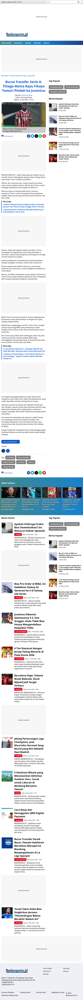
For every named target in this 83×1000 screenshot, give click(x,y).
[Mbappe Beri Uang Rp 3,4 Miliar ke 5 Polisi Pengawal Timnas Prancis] (72, 492)
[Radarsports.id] (17, 35)
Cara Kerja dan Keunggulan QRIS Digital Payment (29, 813)
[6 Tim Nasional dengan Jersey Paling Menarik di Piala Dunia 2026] (53, 146)
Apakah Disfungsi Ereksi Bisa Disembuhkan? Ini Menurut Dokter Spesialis (69, 106)
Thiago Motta (8, 467)
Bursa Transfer (23, 457)
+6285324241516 (7, 984)
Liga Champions (20, 632)
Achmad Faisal (26, 95)
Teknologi (37, 43)
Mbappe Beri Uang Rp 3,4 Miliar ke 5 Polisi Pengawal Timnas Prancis (71, 503)
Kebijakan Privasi (58, 992)
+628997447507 (7, 982)
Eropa (23, 76)
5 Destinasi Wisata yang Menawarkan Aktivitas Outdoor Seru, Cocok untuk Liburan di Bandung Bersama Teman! (28, 781)
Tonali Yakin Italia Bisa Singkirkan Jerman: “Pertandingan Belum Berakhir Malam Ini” (28, 914)
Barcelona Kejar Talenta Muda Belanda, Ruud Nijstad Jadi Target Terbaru (69, 157)
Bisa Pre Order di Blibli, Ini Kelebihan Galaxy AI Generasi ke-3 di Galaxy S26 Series (70, 118)
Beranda (4, 76)
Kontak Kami (41, 992)
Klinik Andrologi (72, 87)
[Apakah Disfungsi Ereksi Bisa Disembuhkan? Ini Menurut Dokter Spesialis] (53, 107)
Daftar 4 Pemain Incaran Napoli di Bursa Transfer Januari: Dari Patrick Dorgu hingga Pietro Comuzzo (23, 205)
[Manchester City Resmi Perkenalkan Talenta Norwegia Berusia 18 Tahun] (31, 492)
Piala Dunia (19, 659)
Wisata (17, 793)
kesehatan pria (56, 87)
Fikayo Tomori (8, 462)
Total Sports (18, 43)
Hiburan (46, 43)
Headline (18, 689)
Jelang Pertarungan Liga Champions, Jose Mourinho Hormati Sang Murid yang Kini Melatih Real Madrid (29, 745)
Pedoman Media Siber (9, 995)
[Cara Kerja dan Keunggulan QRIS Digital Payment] (7, 813)
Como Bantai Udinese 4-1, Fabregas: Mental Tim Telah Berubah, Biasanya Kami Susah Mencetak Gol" (24, 350)
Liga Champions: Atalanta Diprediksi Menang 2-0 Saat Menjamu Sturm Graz (23, 211)
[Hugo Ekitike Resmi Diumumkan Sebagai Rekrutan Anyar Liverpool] (51, 492)
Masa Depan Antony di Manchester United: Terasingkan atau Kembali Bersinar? (10, 503)
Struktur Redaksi (7, 992)
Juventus (21, 462)
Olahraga (18, 923)
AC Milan (10, 457)
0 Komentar (8, 136)
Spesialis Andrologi (57, 92)
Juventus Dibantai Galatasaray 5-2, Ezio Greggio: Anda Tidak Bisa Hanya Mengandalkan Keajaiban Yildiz (70, 131)
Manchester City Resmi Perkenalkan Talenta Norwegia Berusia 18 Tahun (31, 503)
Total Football (6, 43)
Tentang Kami (25, 992)
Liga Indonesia (20, 860)
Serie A (31, 462)
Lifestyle (28, 43)
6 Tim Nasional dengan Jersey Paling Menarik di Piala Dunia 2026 (69, 145)
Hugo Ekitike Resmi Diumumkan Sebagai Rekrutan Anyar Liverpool (50, 503)
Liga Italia (31, 76)
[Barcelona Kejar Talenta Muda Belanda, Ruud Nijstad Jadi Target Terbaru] (53, 158)
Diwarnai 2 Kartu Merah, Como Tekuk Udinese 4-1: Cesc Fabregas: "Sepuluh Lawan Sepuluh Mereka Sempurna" (24, 356)
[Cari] (78, 2)
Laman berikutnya (10, 442)
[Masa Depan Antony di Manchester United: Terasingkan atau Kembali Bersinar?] (10, 492)
